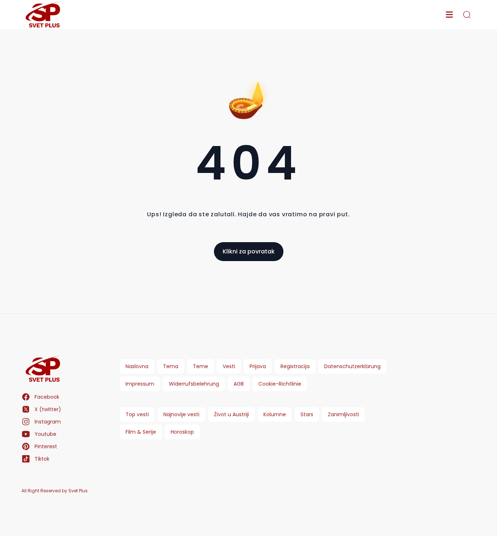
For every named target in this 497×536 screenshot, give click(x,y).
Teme (200, 366)
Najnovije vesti (181, 414)
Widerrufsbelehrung (194, 383)
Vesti (229, 366)
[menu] (449, 14)
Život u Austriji (231, 414)
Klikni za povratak (249, 251)
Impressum (140, 383)
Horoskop (182, 432)
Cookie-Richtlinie (279, 383)
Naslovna (137, 366)
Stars (307, 414)
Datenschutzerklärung (352, 366)
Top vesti (137, 414)
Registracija (295, 366)
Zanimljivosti (343, 414)
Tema (170, 366)
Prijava (258, 366)
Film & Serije (141, 432)
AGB (239, 383)
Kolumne (274, 414)
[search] (467, 14)
